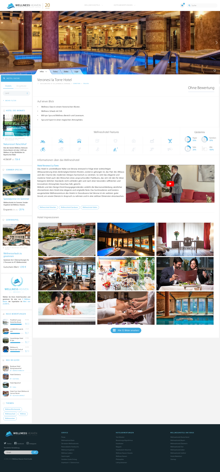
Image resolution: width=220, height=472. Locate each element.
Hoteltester (119, 444)
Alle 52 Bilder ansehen (128, 330)
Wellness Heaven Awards (124, 453)
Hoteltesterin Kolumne (123, 450)
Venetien (76, 83)
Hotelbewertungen (123, 5)
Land (7, 93)
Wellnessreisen (10, 418)
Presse (63, 437)
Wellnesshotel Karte (67, 440)
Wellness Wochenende (12, 409)
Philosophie (120, 459)
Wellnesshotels (92, 5)
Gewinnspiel (65, 456)
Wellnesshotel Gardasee (69, 207)
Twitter (9, 444)
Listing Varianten (121, 463)
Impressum (65, 463)
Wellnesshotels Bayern (177, 440)
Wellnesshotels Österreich (178, 444)
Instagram (32, 444)
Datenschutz (74, 463)
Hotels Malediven (176, 456)
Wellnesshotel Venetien (48, 207)
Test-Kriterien (120, 437)
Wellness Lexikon (67, 453)
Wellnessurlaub (10, 414)
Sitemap (173, 459)
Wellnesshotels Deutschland (179, 437)
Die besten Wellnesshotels (69, 444)
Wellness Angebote (67, 450)
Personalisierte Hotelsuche (70, 447)
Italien (86, 83)
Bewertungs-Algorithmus (124, 440)
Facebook (20, 444)
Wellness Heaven (121, 456)
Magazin (119, 447)
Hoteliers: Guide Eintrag (69, 459)
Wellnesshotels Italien (177, 450)
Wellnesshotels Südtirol (178, 453)
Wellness (23, 414)
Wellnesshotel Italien (90, 207)
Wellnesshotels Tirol (176, 447)
